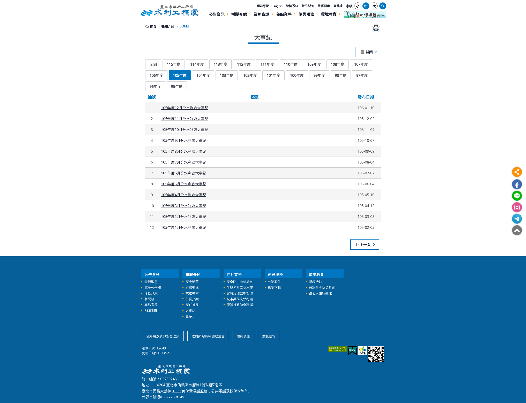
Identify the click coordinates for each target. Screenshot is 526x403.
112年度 (244, 64)
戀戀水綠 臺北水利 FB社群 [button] (517, 184)
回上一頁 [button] (363, 244)
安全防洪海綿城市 (240, 281)
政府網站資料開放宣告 (208, 336)
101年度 (273, 75)
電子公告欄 (152, 287)
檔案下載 (274, 287)
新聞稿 (149, 299)
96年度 (155, 86)
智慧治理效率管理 (240, 293)
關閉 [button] (369, 51)
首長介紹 (192, 299)
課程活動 (315, 281)
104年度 (203, 75)
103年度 (226, 75)
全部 (153, 64)
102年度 (250, 75)
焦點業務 (284, 14)
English (277, 6)
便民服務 (306, 14)
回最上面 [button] (517, 230)
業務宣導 (151, 304)
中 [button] (366, 6)
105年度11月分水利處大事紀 (184, 118)
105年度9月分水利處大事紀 (183, 140)
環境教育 (329, 14)
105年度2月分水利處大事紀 (183, 216)
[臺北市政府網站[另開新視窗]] (362, 350)
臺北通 (338, 6)
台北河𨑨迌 (365, 14)
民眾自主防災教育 (322, 287)
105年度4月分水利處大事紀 (183, 194)
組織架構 (192, 287)
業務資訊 (261, 14)
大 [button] (374, 6)
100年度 (297, 75)
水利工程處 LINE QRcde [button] (517, 196)
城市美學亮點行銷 (240, 299)
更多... (190, 316)
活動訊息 (151, 293)
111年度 (267, 64)
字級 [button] (349, 6)
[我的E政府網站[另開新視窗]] (352, 350)
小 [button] (357, 6)
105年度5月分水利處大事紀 (183, 183)
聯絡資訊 (243, 336)
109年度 (314, 64)
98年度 (340, 75)
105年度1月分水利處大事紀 (183, 227)
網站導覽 (263, 6)
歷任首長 (192, 304)
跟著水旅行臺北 (320, 293)
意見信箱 (269, 336)
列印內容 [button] (376, 28)
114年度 (197, 64)
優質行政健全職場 (240, 304)
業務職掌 (192, 293)
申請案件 (274, 281)
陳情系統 (292, 6)
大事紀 (184, 26)
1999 (176, 390)
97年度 (362, 75)
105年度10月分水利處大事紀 (184, 129)
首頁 (153, 26)
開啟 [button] (382, 5)
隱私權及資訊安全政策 (162, 336)
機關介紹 (239, 14)
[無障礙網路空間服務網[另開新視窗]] (337, 349)
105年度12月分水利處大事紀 (184, 107)
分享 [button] (517, 172)
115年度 (173, 64)
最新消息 (151, 281)
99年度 (319, 75)
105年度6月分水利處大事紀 (183, 172)
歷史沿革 (192, 281)
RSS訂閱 (150, 310)
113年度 (220, 64)
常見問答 (308, 6)
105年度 (180, 75)
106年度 (156, 75)
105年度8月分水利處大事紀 (183, 151)
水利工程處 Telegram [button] (517, 219)
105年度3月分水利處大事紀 (183, 205)
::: (142, 2)
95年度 (176, 86)
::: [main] (142, 25)
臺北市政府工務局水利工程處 (169, 10)
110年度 (291, 64)
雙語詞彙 (324, 6)
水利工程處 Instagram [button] (517, 207)
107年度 (361, 64)
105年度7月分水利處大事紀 (183, 162)
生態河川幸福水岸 (240, 287)
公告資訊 (217, 14)
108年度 (337, 64)
